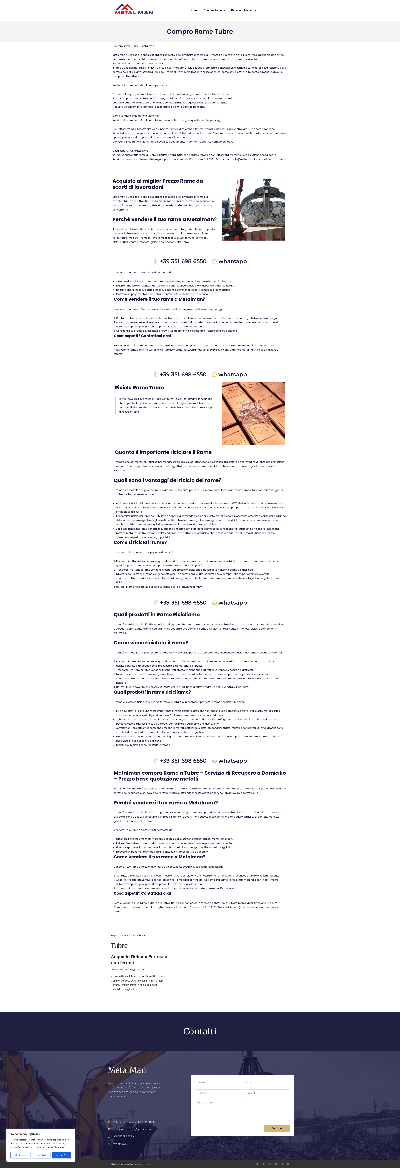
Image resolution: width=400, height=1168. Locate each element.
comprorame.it (118, 1105)
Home (193, 10)
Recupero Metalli (242, 10)
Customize (20, 1155)
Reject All (41, 1155)
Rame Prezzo (120, 969)
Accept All (61, 1155)
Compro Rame (213, 10)
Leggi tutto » (130, 989)
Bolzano (132, 935)
